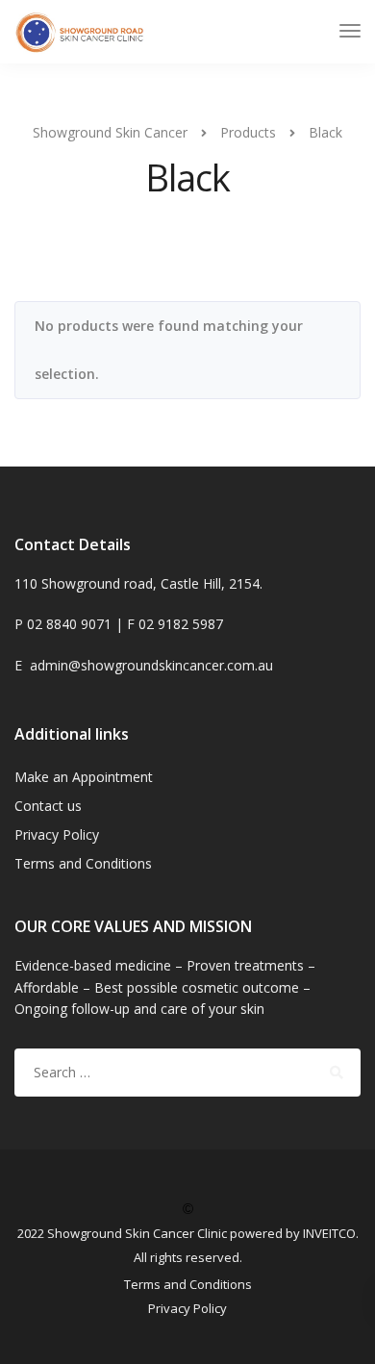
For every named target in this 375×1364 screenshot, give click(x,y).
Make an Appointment (83, 777)
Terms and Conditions (83, 863)
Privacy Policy (56, 834)
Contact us (48, 805)
